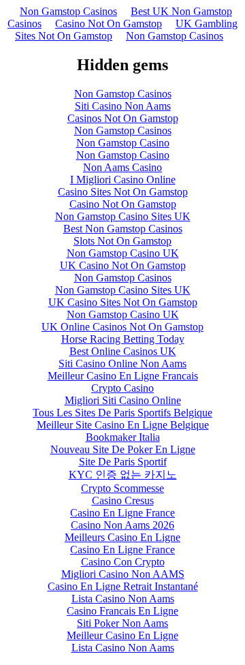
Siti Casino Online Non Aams (122, 363)
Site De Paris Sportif (123, 461)
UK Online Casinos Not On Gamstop (122, 326)
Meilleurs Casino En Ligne (122, 537)
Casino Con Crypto (123, 562)
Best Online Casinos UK (122, 351)
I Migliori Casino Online (123, 179)
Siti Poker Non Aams (122, 623)
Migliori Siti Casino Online (123, 400)
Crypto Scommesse (122, 488)
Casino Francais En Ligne (122, 611)
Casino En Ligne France (122, 513)
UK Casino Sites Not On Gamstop (122, 302)
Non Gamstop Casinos (68, 11)
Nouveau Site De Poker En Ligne (122, 449)
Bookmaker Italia (123, 437)
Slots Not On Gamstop (123, 241)
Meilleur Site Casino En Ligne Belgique (123, 425)
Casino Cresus (123, 500)
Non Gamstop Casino (122, 143)
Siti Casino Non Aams (123, 106)
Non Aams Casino (122, 167)
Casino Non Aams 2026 (122, 525)
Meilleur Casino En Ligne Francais (123, 376)
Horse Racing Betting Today (122, 339)
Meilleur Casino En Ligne (122, 635)
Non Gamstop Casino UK (123, 253)
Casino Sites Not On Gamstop (123, 192)
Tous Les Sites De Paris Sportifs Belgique (122, 412)
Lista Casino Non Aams (122, 598)
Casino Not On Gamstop (108, 23)
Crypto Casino (122, 388)
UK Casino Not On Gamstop (123, 265)
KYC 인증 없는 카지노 (123, 474)
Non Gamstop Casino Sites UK (123, 216)
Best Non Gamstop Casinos (122, 228)
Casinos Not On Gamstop (122, 118)
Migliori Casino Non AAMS (122, 574)
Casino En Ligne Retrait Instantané (123, 586)
